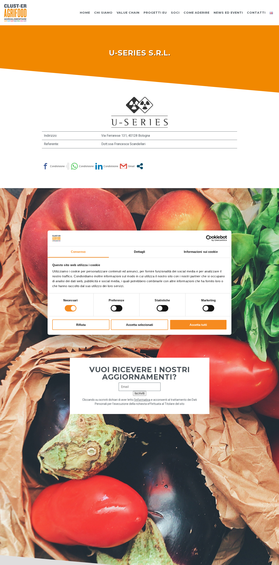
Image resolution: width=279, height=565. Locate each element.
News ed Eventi (228, 12)
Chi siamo (103, 12)
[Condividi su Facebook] (53, 166)
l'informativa (142, 399)
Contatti (256, 12)
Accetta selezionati (139, 324)
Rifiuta (81, 324)
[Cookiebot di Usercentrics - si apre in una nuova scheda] (209, 238)
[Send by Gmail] (127, 166)
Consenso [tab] (78, 251)
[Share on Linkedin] (106, 166)
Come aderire (197, 12)
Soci (175, 12)
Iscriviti (140, 393)
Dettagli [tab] (139, 251)
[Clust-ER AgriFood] (15, 12)
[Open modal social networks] (139, 166)
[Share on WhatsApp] (82, 166)
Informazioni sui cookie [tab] (201, 251)
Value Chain (128, 12)
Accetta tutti (198, 324)
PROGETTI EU (155, 12)
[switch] (116, 308)
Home (85, 12)
